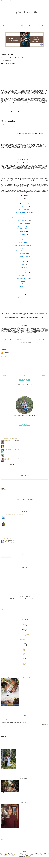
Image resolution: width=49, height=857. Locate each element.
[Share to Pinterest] (30, 342)
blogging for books (40, 853)
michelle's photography (17, 854)
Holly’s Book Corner (23, 259)
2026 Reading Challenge (8, 538)
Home (3, 25)
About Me (10, 25)
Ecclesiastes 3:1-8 (42, 25)
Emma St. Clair (7, 450)
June (24, 640)
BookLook (25, 853)
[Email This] (26, 342)
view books (13, 544)
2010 (24, 665)
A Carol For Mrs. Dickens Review (25, 633)
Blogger (26, 586)
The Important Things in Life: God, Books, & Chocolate (22, 217)
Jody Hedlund (16, 855)
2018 (23, 655)
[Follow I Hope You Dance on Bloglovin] (6, 557)
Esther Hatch (6, 460)
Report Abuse (4, 609)
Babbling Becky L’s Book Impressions (22, 226)
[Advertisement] (24, 366)
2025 (24, 623)
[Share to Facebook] (29, 342)
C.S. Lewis (32, 855)
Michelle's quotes (5, 719)
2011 (24, 664)
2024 (24, 648)
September (24, 628)
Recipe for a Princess (7, 440)
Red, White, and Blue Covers (25, 639)
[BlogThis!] (27, 342)
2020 (24, 653)
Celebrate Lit (25, 343)
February (24, 645)
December (24, 624)
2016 (23, 658)
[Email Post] (25, 342)
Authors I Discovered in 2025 (12, 521)
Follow (2, 839)
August (24, 629)
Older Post (4, 375)
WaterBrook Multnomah (27, 854)
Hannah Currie (7, 441)
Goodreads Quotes (45, 724)
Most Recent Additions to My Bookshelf (15, 514)
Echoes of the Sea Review (25, 635)
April (24, 643)
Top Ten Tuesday (9, 854)
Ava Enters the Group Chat (8, 449)
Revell (19, 853)
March (24, 644)
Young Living (4, 386)
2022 (24, 650)
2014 (23, 660)
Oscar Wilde (24, 722)
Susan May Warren (23, 855)
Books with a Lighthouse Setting (25, 634)
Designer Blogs (27, 856)
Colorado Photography (42, 854)
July (24, 630)
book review (19, 343)
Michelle (6, 540)
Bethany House (13, 853)
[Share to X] (28, 342)
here (7, 111)
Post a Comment (3, 356)
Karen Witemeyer (32, 343)
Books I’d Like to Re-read (25, 638)
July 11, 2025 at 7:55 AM (9, 354)
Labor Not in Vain (23, 253)
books (29, 855)
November (24, 625)
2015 (23, 659)
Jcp (4, 351)
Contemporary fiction (8, 855)
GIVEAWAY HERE (24, 320)
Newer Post (45, 375)
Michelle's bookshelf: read (10, 438)
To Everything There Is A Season (23, 283)
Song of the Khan (7, 445)
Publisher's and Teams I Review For (25, 25)
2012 (23, 663)
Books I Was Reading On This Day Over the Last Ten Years (15, 675)
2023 (24, 649)
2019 (24, 654)
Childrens (34, 854)
